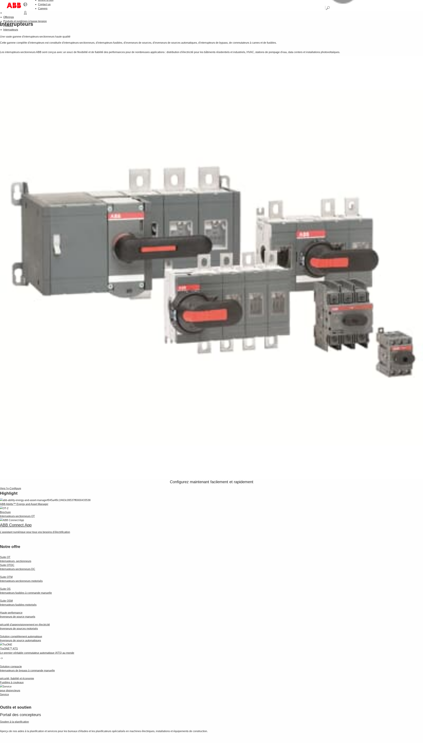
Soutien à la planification (14, 721)
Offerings (8, 17)
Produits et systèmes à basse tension (25, 21)
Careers (42, 8)
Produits (8, 25)
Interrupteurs (10, 29)
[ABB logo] (14, 5)
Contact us (44, 4)
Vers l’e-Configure (10, 488)
